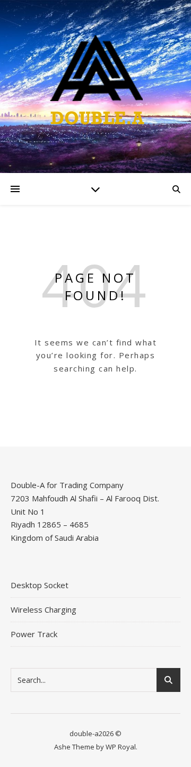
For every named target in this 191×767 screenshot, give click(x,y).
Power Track (34, 634)
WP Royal (121, 747)
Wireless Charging (43, 609)
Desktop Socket (39, 585)
